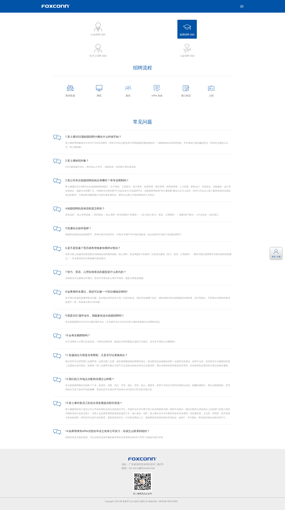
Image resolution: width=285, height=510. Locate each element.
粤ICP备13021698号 (168, 501)
